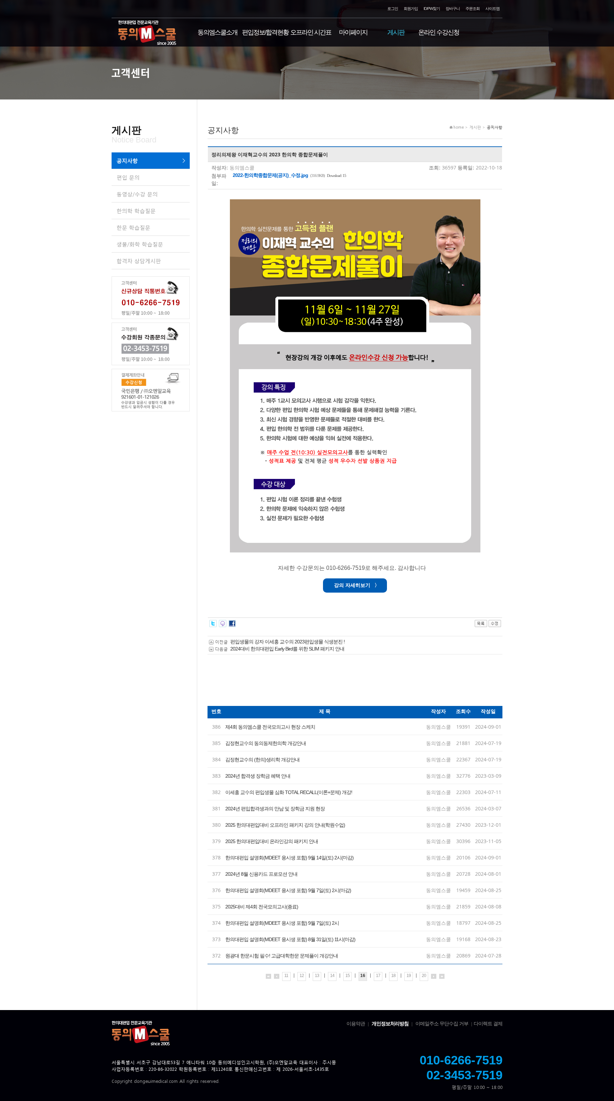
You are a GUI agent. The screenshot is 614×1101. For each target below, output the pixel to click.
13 (317, 975)
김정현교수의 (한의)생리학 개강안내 (262, 759)
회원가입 (411, 8)
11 (286, 975)
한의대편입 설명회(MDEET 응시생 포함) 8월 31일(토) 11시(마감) (290, 939)
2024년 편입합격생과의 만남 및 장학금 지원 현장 (275, 808)
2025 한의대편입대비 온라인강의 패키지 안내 (271, 841)
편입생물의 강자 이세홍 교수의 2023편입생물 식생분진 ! (287, 641)
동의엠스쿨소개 (217, 32)
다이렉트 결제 (488, 1023)
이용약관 (355, 1023)
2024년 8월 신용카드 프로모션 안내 (261, 874)
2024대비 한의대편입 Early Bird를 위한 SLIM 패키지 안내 (287, 649)
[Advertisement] (337, 683)
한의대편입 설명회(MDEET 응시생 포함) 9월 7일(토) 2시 (282, 923)
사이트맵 (492, 8)
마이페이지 (353, 32)
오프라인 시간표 (310, 32)
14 (332, 975)
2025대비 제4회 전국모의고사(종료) (261, 907)
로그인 (392, 8)
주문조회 (472, 8)
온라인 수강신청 (438, 32)
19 (408, 975)
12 (302, 975)
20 (424, 975)
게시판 (395, 32)
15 (347, 975)
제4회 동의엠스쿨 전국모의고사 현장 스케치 (270, 727)
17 (378, 975)
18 (393, 975)
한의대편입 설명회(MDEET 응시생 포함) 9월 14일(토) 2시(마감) (289, 857)
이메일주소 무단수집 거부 (441, 1023)
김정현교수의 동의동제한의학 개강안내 (265, 743)
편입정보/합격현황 (265, 32)
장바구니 (453, 8)
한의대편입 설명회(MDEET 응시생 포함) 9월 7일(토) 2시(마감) (288, 890)
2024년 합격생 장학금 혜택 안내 (257, 776)
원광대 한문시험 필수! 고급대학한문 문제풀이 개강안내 (281, 956)
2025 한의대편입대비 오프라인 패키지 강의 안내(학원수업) (285, 825)
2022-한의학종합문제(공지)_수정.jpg (270, 175)
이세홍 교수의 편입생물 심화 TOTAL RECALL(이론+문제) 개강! (288, 792)
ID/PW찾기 (432, 8)
